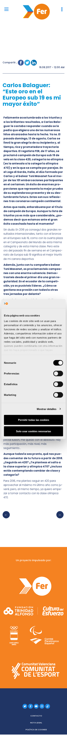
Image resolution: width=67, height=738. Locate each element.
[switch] (58, 373)
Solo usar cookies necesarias (33, 431)
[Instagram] (42, 706)
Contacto (36, 715)
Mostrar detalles (47, 408)
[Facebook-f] (30, 706)
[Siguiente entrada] (59, 518)
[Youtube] (36, 706)
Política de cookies (36, 729)
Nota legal (36, 722)
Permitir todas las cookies (33, 419)
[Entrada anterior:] (7, 518)
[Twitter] (25, 706)
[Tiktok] (47, 706)
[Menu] (6, 9)
